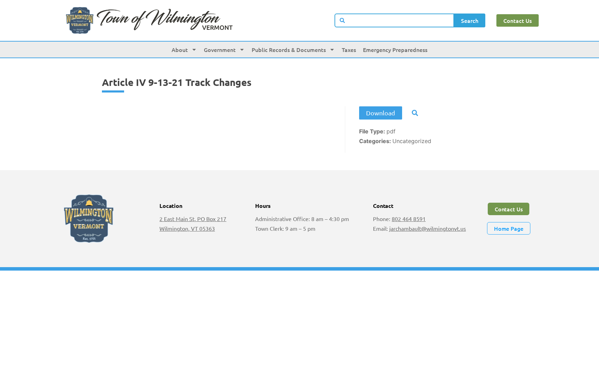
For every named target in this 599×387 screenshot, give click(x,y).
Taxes (349, 49)
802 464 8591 (409, 218)
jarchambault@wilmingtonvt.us (427, 228)
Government (220, 49)
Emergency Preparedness (395, 49)
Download (380, 112)
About (180, 49)
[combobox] (394, 20)
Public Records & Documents (289, 49)
